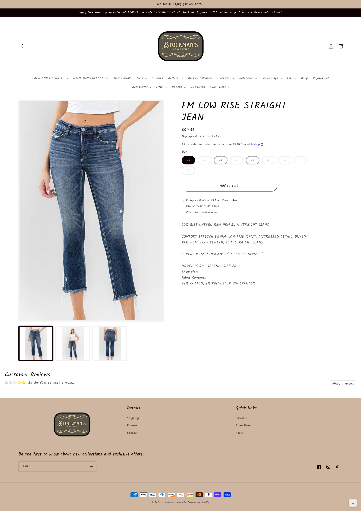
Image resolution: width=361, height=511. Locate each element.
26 (220, 160)
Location (241, 418)
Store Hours (244, 425)
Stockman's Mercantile (174, 502)
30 (284, 160)
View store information (202, 212)
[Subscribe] (91, 467)
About (239, 432)
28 (253, 160)
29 (269, 160)
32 (188, 170)
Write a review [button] (343, 383)
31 (300, 160)
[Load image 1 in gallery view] (35, 343)
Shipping (187, 136)
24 (188, 160)
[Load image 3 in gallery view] (109, 343)
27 (236, 160)
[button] (23, 46)
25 (204, 160)
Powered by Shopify (198, 502)
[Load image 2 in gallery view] (72, 343)
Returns (132, 425)
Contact (132, 432)
